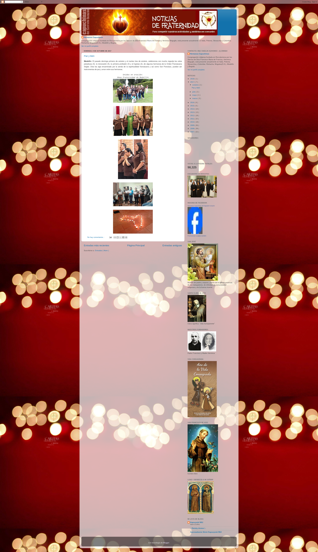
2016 (192, 102)
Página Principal (136, 245)
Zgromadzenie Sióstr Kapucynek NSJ (206, 532)
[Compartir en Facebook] (123, 237)
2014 (192, 109)
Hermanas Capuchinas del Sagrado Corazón (201, 206)
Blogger (166, 543)
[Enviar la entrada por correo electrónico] (110, 237)
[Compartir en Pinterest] (126, 237)
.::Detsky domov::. (198, 528)
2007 (192, 132)
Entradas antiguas (172, 245)
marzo (195, 98)
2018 (192, 79)
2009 (192, 125)
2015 (192, 106)
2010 (192, 122)
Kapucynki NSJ (196, 522)
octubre (195, 85)
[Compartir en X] (120, 237)
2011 (192, 119)
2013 (192, 112)
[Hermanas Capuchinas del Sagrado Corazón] (195, 233)
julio (194, 92)
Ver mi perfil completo (89, 46)
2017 (192, 82)
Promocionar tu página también (197, 236)
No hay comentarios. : (96, 237)
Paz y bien (89, 56)
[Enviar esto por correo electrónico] (115, 237)
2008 (192, 129)
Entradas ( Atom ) (102, 250)
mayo (194, 95)
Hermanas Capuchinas (93, 37)
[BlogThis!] (117, 237)
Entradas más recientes (96, 245)
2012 (192, 115)
